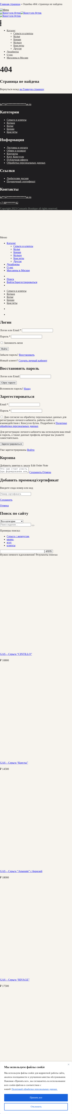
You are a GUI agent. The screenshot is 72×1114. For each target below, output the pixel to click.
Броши (17, 39)
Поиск (10, 279)
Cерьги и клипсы (23, 33)
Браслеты (18, 45)
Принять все (36, 1097)
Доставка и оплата (17, 147)
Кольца (17, 42)
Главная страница (10, 4)
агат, (9, 542)
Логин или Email (10, 330)
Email (4, 404)
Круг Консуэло (15, 156)
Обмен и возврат (16, 150)
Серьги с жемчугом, (18, 536)
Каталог (11, 30)
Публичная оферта (17, 159)
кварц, (10, 539)
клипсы (11, 545)
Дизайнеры (13, 51)
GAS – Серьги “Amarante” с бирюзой (21, 871)
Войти (30, 449)
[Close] (68, 1064)
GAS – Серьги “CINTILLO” (16, 654)
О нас (10, 54)
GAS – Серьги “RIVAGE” (14, 979)
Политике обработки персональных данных (33, 425)
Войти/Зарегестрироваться (22, 282)
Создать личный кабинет (33, 360)
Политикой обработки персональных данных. (35, 1089)
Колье (16, 36)
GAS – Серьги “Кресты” (14, 762)
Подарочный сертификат (21, 181)
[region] (36, 1088)
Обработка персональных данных (26, 162)
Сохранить (35, 472)
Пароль (5, 336)
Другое (17, 48)
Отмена (46, 472)
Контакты (12, 153)
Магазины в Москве (17, 57)
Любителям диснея (17, 178)
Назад (27, 388)
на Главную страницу (31, 89)
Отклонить (36, 1106)
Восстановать (26, 354)
